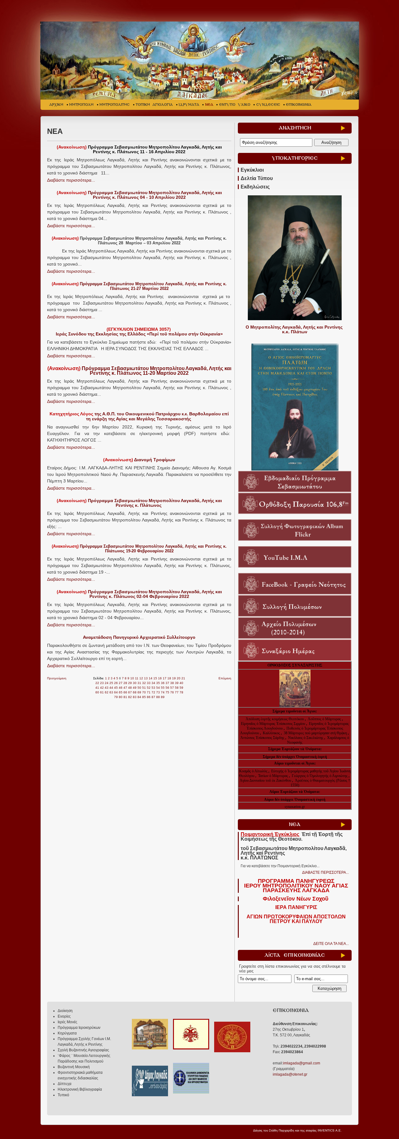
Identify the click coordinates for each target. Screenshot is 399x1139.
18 (169, 678)
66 (125, 692)
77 (177, 692)
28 (125, 683)
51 (144, 687)
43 (106, 687)
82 (130, 697)
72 (153, 692)
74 (163, 692)
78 (181, 692)
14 (150, 678)
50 (139, 687)
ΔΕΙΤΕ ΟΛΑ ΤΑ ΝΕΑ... (331, 943)
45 (116, 687)
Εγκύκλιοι (252, 170)
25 (111, 683)
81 (125, 697)
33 (149, 683)
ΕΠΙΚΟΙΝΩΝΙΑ (298, 105)
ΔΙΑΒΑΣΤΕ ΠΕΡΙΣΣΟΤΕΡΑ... (325, 872)
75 (167, 692)
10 (132, 678)
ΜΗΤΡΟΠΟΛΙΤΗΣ (114, 105)
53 (153, 687)
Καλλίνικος (272, 733)
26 (116, 683)
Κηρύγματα (67, 1033)
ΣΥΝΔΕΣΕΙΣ (268, 105)
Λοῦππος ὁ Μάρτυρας (325, 719)
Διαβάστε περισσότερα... (71, 180)
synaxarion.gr (295, 806)
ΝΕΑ (209, 105)
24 (106, 683)
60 (97, 692)
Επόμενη (225, 678)
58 (177, 687)
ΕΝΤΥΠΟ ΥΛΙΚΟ (234, 105)
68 (135, 692)
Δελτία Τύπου (257, 178)
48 (130, 687)
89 (163, 697)
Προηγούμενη (56, 678)
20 (178, 678)
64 (116, 692)
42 (102, 687)
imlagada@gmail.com (301, 1063)
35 (158, 683)
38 (172, 683)
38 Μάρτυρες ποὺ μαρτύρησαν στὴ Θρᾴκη (315, 733)
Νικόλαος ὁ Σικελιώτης (305, 738)
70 (144, 692)
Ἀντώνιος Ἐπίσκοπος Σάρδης (262, 738)
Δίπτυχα (64, 1084)
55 (163, 687)
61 (102, 692)
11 (136, 678)
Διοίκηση (65, 1011)
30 (135, 683)
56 (167, 687)
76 (172, 692)
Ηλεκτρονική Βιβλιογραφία (80, 1089)
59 (181, 687)
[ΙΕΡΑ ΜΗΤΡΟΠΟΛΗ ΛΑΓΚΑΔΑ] (200, 61)
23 (102, 683)
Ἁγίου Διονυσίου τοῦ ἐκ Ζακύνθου (266, 780)
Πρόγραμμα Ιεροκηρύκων (79, 1027)
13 (146, 678)
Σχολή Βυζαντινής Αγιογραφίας (83, 1050)
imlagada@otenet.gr (290, 1074)
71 (149, 692)
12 (141, 678)
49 (135, 687)
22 (97, 683)
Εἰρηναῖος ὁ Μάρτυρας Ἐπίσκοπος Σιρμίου (273, 723)
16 (160, 678)
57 (172, 687)
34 (153, 683)
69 (139, 692)
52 (149, 687)
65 (121, 692)
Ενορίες (64, 1016)
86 (149, 697)
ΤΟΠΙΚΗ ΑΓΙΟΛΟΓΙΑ (154, 105)
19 (174, 678)
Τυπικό (63, 1095)
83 (135, 697)
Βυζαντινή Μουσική (74, 1067)
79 (116, 697)
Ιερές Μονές (67, 1022)
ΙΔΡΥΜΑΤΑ (189, 105)
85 (144, 697)
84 (139, 697)
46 (121, 687)
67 (130, 692)
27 (121, 683)
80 (121, 697)
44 (111, 687)
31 (139, 683)
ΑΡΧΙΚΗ (56, 105)
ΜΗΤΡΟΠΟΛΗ (81, 105)
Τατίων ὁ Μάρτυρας (273, 776)
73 (158, 692)
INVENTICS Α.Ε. (330, 1130)
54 (158, 687)
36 (163, 683)
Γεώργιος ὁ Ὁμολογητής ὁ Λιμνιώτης (320, 776)
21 (183, 678)
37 (167, 683)
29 (130, 683)
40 (181, 683)
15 (155, 678)
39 (177, 683)
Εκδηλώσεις (255, 186)
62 (106, 692)
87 (153, 697)
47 (125, 687)
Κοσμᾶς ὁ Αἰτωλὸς (253, 771)
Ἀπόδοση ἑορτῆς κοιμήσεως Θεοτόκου (275, 719)
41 (97, 687)
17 (164, 678)
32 (144, 683)
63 (111, 692)
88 (158, 697)
